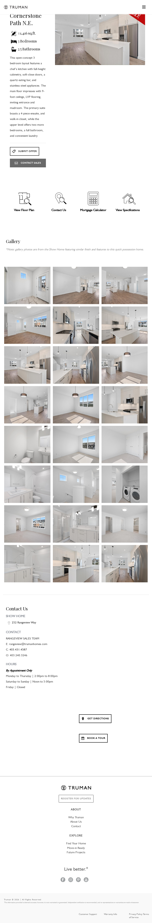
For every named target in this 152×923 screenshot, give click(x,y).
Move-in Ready (76, 848)
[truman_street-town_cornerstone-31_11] (125, 365)
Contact (76, 826)
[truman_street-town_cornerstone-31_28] (76, 563)
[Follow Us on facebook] (63, 880)
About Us (76, 821)
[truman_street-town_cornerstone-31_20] (27, 484)
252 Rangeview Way (24, 622)
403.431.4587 (18, 649)
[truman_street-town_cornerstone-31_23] (27, 524)
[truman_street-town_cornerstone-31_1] (27, 285)
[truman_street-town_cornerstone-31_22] (125, 484)
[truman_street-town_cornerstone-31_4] (125, 285)
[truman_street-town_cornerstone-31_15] (125, 404)
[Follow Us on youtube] (86, 880)
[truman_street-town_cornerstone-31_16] (27, 444)
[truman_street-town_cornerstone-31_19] (125, 444)
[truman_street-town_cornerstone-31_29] (125, 563)
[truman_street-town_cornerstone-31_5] (27, 325)
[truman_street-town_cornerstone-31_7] (125, 325)
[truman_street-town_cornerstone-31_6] (76, 325)
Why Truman (76, 817)
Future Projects (76, 852)
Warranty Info (110, 914)
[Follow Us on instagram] (70, 880)
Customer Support (88, 914)
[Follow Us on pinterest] (78, 880)
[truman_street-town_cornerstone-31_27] (27, 563)
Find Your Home (76, 843)
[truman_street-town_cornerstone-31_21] (76, 484)
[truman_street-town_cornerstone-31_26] (125, 524)
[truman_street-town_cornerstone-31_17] (76, 444)
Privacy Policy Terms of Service (139, 916)
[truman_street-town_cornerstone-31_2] (76, 285)
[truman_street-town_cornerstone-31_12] (27, 404)
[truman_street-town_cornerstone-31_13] (76, 404)
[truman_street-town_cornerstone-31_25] (76, 524)
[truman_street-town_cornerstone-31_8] (27, 365)
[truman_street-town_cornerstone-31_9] (76, 365)
